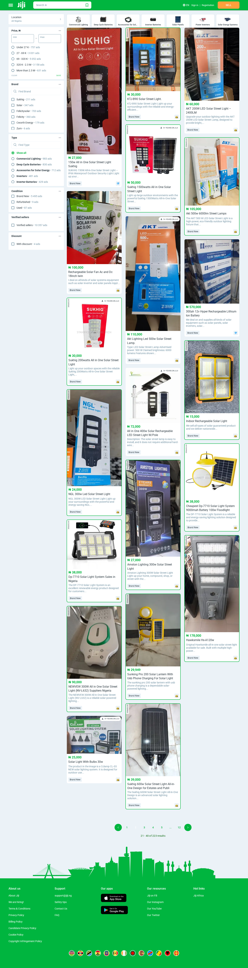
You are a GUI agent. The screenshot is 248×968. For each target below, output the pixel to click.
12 (179, 827)
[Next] (188, 827)
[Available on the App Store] (113, 898)
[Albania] (167, 953)
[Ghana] (98, 953)
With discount (28, 244)
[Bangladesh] (133, 953)
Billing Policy (16, 921)
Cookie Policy (16, 934)
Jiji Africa (198, 895)
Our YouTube (154, 908)
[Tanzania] (89, 953)
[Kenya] (72, 953)
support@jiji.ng (63, 895)
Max (42, 37)
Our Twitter (153, 915)
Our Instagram (155, 902)
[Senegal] (115, 953)
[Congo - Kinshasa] (150, 953)
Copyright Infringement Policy (25, 941)
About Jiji (14, 895)
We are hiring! (16, 902)
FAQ (57, 915)
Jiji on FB (152, 895)
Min (15, 37)
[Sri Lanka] (141, 953)
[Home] (21, 5)
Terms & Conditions (19, 908)
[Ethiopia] (106, 953)
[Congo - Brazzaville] (159, 953)
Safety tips (61, 902)
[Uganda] (80, 953)
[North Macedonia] (176, 953)
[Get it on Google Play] (114, 910)
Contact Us (61, 908)
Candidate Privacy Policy (22, 928)
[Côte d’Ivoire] (124, 953)
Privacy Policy (16, 915)
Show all (21, 153)
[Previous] (118, 827)
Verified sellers (32, 225)
